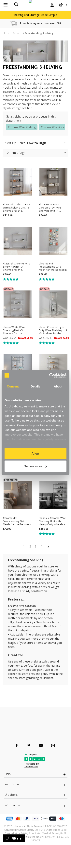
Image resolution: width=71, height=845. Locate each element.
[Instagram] (53, 745)
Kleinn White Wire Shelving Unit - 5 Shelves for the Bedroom (14, 330)
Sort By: (10, 143)
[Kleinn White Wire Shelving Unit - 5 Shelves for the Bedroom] (18, 304)
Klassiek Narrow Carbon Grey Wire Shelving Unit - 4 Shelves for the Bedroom (50, 207)
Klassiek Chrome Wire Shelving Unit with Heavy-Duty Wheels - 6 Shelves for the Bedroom (53, 521)
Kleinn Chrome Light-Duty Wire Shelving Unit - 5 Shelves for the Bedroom (53, 330)
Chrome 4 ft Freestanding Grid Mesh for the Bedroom (17, 521)
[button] (14, 838)
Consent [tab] (13, 386)
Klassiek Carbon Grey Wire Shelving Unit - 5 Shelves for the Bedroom (16, 207)
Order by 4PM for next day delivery (41, 23)
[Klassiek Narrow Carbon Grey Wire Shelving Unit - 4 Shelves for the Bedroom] (53, 181)
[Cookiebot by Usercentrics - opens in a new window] (50, 375)
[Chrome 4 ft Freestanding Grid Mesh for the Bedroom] (18, 495)
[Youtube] (41, 745)
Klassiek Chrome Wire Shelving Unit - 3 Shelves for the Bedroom (16, 266)
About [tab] (58, 386)
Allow (35, 453)
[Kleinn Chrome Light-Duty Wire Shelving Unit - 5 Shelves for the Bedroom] (53, 304)
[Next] (47, 546)
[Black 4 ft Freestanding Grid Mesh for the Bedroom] (18, 368)
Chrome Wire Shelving (22, 127)
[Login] (52, 4)
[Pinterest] (28, 745)
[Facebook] (16, 745)
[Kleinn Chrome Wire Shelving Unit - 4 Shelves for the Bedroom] (53, 368)
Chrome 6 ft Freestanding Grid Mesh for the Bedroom (53, 266)
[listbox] (42, 143)
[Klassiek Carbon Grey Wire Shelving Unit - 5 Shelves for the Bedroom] (18, 181)
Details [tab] (35, 386)
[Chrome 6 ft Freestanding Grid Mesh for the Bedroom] (53, 240)
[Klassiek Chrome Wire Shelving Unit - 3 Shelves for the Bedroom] (18, 240)
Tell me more (33, 466)
